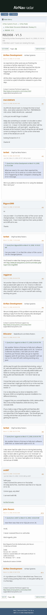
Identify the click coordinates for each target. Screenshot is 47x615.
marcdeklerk (9, 100)
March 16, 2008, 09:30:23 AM (11, 513)
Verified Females (8, 502)
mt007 (6, 470)
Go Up (4, 597)
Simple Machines (29, 612)
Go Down (5, 49)
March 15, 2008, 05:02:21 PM (11, 337)
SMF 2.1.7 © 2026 (18, 612)
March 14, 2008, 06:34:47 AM (11, 103)
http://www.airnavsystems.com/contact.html (17, 91)
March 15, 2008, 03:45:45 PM (11, 278)
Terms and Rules (22, 610)
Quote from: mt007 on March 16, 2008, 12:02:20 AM (23, 518)
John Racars (8, 509)
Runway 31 (32, 27)
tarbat (6, 152)
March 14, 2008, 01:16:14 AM (11, 59)
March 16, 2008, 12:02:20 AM (11, 474)
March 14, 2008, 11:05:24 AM (11, 240)
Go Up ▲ (31, 610)
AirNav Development (12, 55)
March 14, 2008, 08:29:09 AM (11, 156)
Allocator (7, 334)
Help (14, 610)
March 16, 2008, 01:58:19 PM (11, 572)
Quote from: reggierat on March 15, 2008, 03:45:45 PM (24, 342)
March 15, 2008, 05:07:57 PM (11, 431)
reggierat (7, 274)
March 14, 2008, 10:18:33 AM (11, 207)
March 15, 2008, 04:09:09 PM (11, 307)
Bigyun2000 (8, 203)
